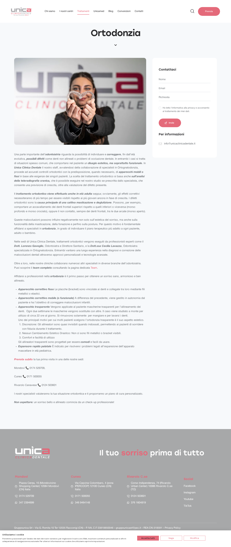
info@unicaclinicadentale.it (179, 144)
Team (94, 268)
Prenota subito (23, 359)
